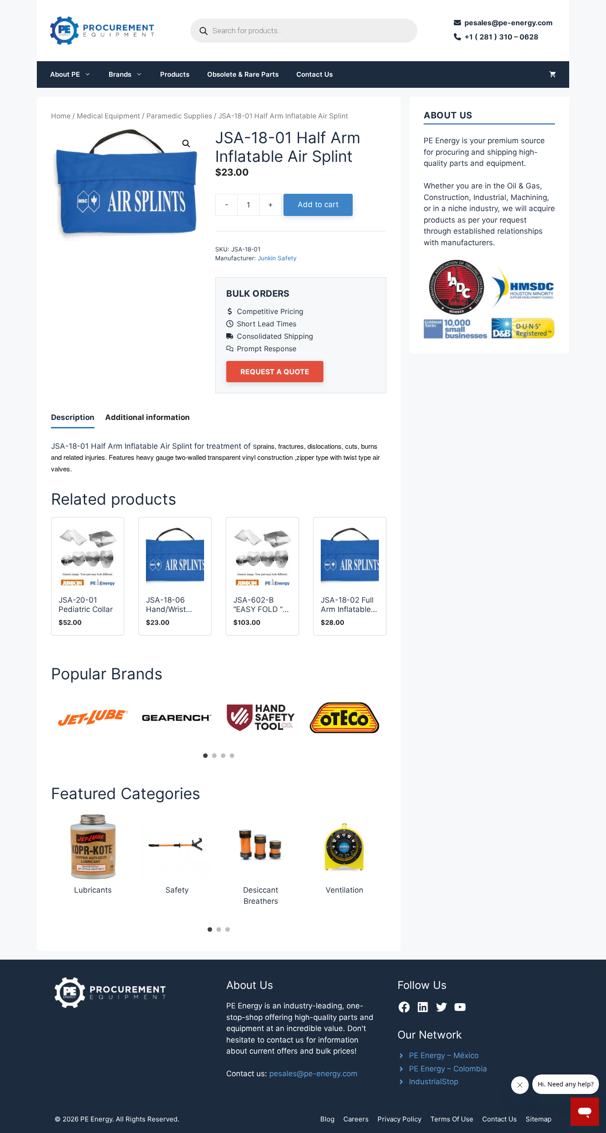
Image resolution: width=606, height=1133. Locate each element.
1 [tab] (205, 756)
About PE (65, 74)
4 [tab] (232, 756)
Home (61, 116)
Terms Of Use (451, 1119)
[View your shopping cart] (552, 74)
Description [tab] (72, 417)
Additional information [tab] (147, 417)
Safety (177, 890)
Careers (356, 1119)
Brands (120, 74)
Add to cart (318, 204)
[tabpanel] (93, 718)
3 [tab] (223, 756)
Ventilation (344, 890)
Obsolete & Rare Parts (243, 74)
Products (174, 74)
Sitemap (538, 1119)
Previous (44, 720)
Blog (327, 1119)
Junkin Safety (277, 258)
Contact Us (314, 74)
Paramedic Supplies (179, 116)
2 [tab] (214, 756)
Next (393, 720)
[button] (186, 144)
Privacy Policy (399, 1119)
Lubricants (93, 890)
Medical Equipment (108, 116)
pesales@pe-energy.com (313, 1073)
